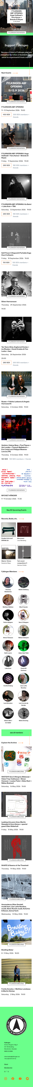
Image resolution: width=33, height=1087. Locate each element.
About (6, 1064)
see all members (16, 733)
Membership (8, 1068)
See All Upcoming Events (16, 510)
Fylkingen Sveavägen (16, 102)
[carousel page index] (12, 29)
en (5, 1071)
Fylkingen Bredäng (16, 772)
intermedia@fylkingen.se (12, 1057)
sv (8, 1071)
